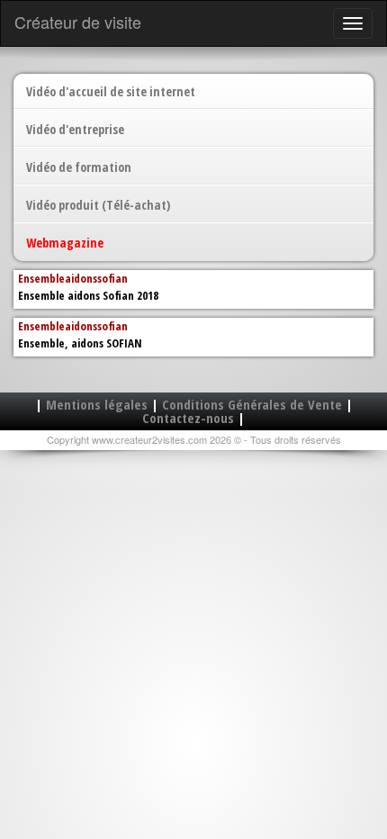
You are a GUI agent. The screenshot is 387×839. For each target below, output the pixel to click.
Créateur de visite (77, 21)
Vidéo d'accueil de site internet (110, 91)
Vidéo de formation (78, 167)
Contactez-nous (188, 418)
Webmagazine (65, 242)
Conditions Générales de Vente (252, 404)
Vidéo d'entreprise (75, 129)
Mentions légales (97, 404)
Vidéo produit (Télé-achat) (98, 204)
